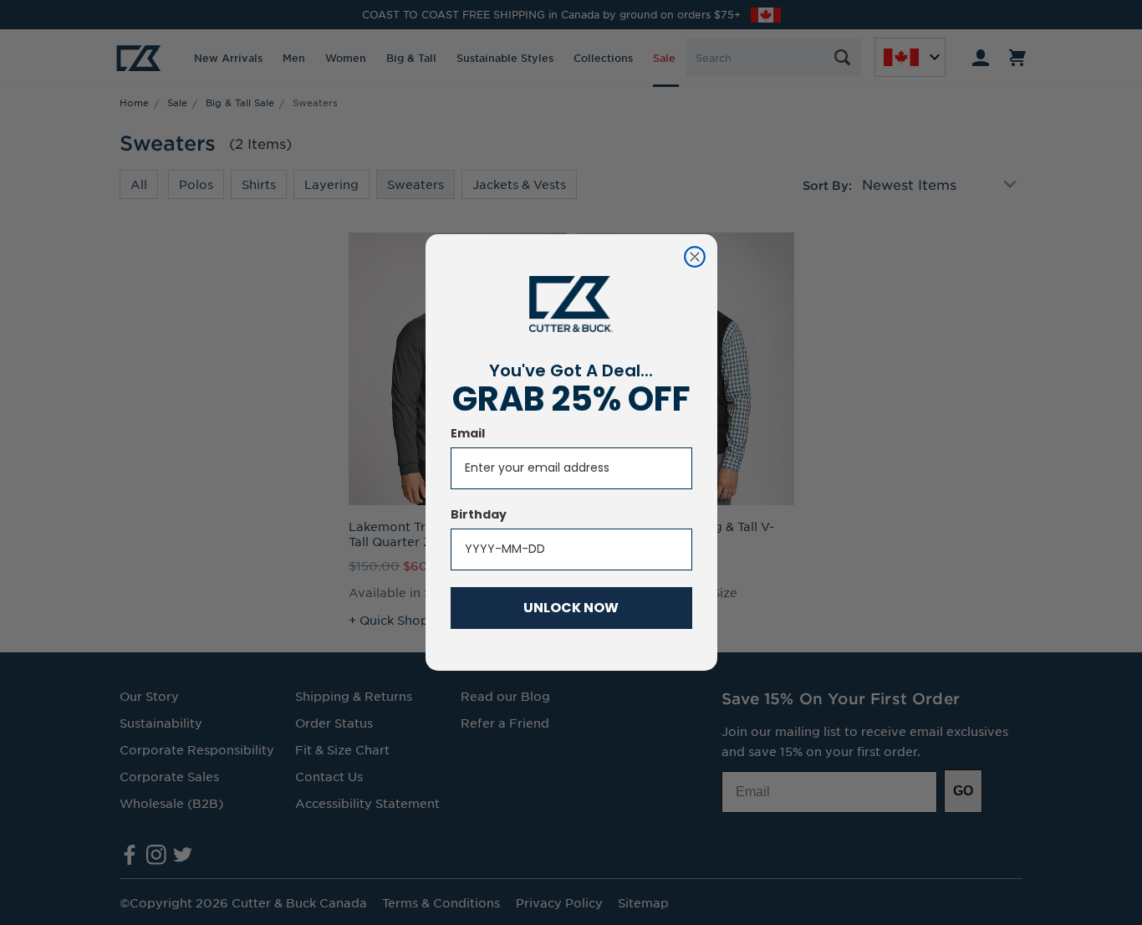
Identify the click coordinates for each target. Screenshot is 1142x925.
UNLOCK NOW (571, 607)
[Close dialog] (695, 257)
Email (468, 433)
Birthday (479, 514)
